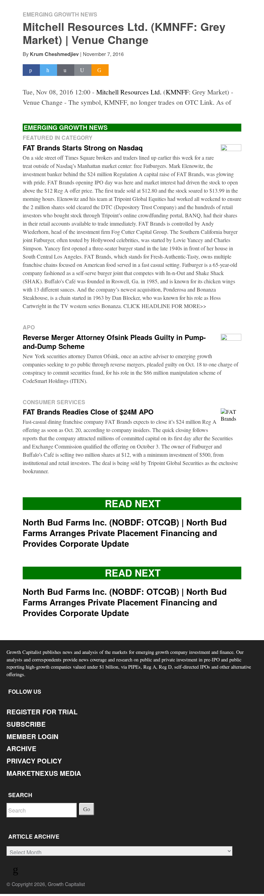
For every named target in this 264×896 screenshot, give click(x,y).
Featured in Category (57, 137)
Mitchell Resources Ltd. (129, 91)
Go (86, 809)
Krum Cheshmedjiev (54, 53)
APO (29, 327)
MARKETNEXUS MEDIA (44, 773)
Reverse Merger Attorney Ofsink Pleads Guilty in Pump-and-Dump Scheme (114, 341)
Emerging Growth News (60, 14)
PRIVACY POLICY (34, 760)
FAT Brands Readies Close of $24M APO (88, 412)
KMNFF (177, 91)
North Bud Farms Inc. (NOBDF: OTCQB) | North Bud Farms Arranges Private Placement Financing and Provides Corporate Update (125, 532)
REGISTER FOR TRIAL (42, 711)
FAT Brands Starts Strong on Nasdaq (83, 147)
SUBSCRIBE (26, 724)
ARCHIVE (21, 748)
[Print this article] (82, 70)
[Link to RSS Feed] (16, 870)
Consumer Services (54, 402)
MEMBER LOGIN (32, 736)
